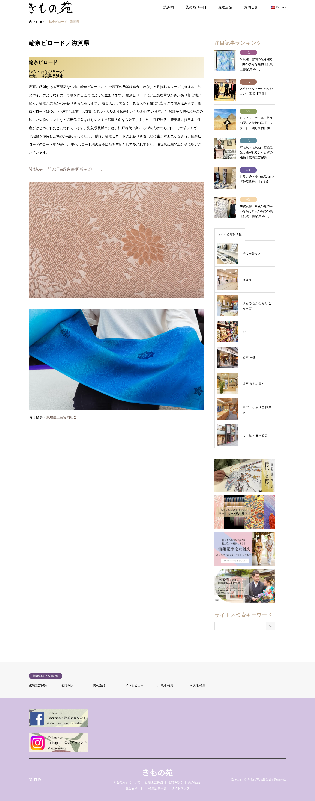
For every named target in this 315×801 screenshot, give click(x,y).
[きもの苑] (51, 7)
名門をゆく (68, 685)
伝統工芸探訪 (38, 685)
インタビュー (134, 685)
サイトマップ (180, 788)
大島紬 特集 (165, 685)
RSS (39, 779)
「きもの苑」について (125, 782)
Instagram (30, 779)
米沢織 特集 (198, 685)
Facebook (35, 779)
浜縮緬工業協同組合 (61, 417)
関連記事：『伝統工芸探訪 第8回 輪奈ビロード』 (66, 169)
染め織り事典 (196, 7)
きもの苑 (157, 772)
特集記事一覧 (157, 788)
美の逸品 (99, 685)
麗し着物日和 (135, 788)
